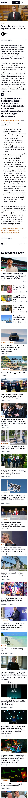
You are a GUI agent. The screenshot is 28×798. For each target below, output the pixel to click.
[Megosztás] (23, 40)
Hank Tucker (4, 281)
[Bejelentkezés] (21, 2)
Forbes (15, 321)
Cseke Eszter (4, 653)
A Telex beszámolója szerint (10, 121)
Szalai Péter (16, 291)
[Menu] (25, 2)
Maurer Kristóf (4, 629)
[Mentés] (26, 40)
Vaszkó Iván (16, 311)
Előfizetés (16, 2)
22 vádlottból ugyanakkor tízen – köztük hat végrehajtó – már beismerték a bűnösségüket (12, 230)
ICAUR (2, 353)
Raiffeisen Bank (16, 301)
